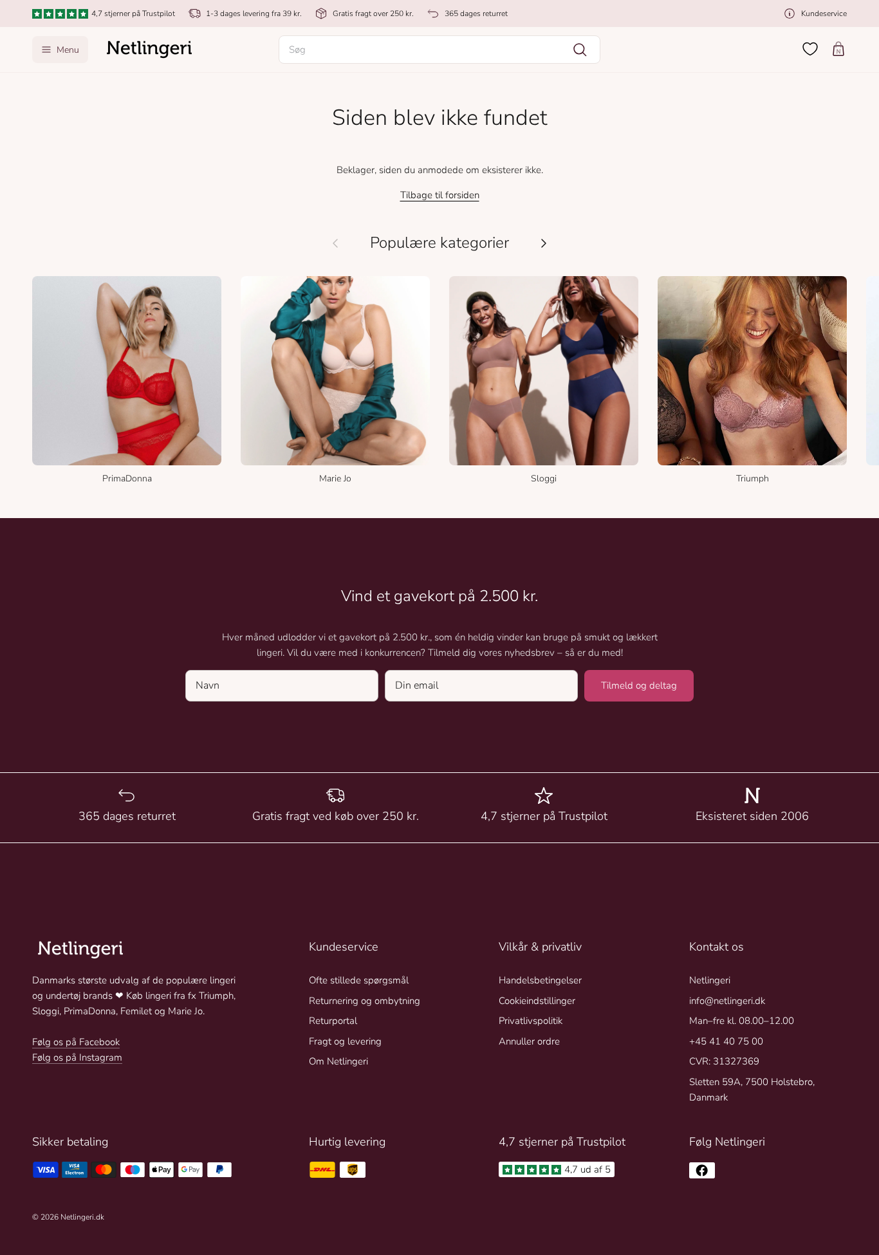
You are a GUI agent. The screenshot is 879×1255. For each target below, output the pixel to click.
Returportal (333, 1020)
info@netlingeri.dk (727, 1000)
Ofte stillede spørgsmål (359, 980)
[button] (439, 49)
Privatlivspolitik (530, 1020)
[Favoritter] (810, 49)
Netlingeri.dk (82, 1217)
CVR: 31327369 (724, 1061)
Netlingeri (709, 980)
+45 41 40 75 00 (726, 1041)
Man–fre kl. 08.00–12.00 (741, 1020)
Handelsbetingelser (540, 980)
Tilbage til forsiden (439, 195)
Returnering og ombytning (364, 1000)
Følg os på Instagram (77, 1057)
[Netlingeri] (149, 49)
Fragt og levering (345, 1041)
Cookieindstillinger (537, 1000)
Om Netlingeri (338, 1061)
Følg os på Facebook (76, 1042)
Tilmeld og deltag (639, 685)
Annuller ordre (529, 1041)
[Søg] (580, 49)
